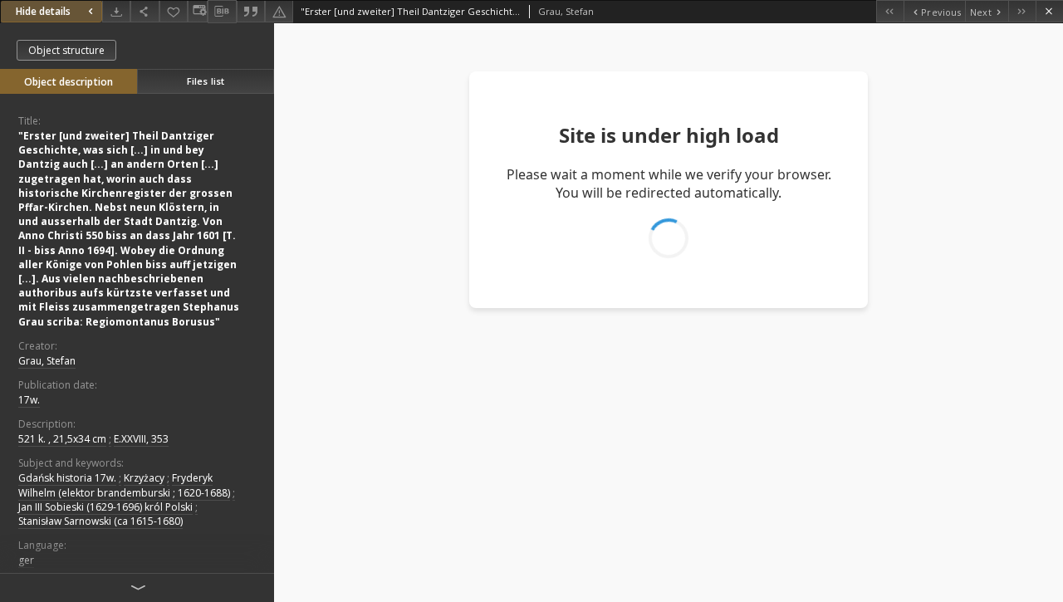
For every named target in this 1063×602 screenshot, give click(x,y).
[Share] (144, 11)
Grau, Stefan (47, 361)
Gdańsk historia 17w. (67, 478)
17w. (29, 400)
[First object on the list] (890, 11)
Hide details (43, 11)
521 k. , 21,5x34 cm (62, 439)
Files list (205, 81)
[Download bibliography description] (222, 11)
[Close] (1049, 11)
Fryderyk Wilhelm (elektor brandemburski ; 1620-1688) (124, 485)
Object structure (66, 50)
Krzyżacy (144, 478)
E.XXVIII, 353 (141, 439)
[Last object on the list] (1022, 11)
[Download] (116, 11)
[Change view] (198, 11)
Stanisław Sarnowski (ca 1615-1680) (100, 521)
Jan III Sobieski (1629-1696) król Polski (105, 507)
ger (26, 560)
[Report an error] (279, 11)
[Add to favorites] (173, 11)
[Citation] (251, 11)
